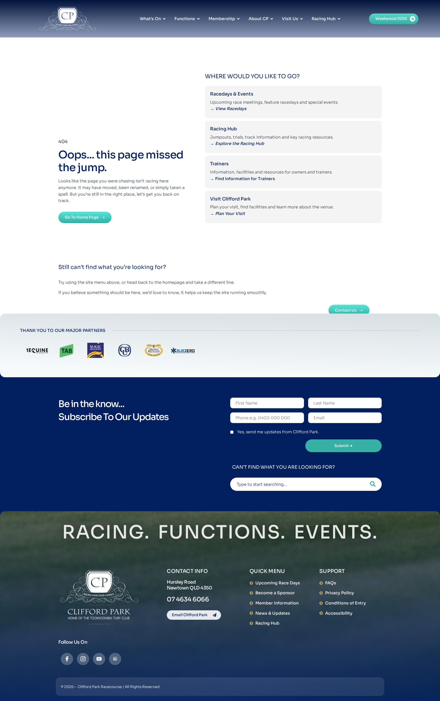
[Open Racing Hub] (339, 19)
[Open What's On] (164, 19)
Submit (343, 445)
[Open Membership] (238, 19)
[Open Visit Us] (301, 19)
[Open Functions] (198, 19)
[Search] (373, 484)
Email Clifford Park (190, 614)
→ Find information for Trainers (243, 178)
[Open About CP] (272, 19)
